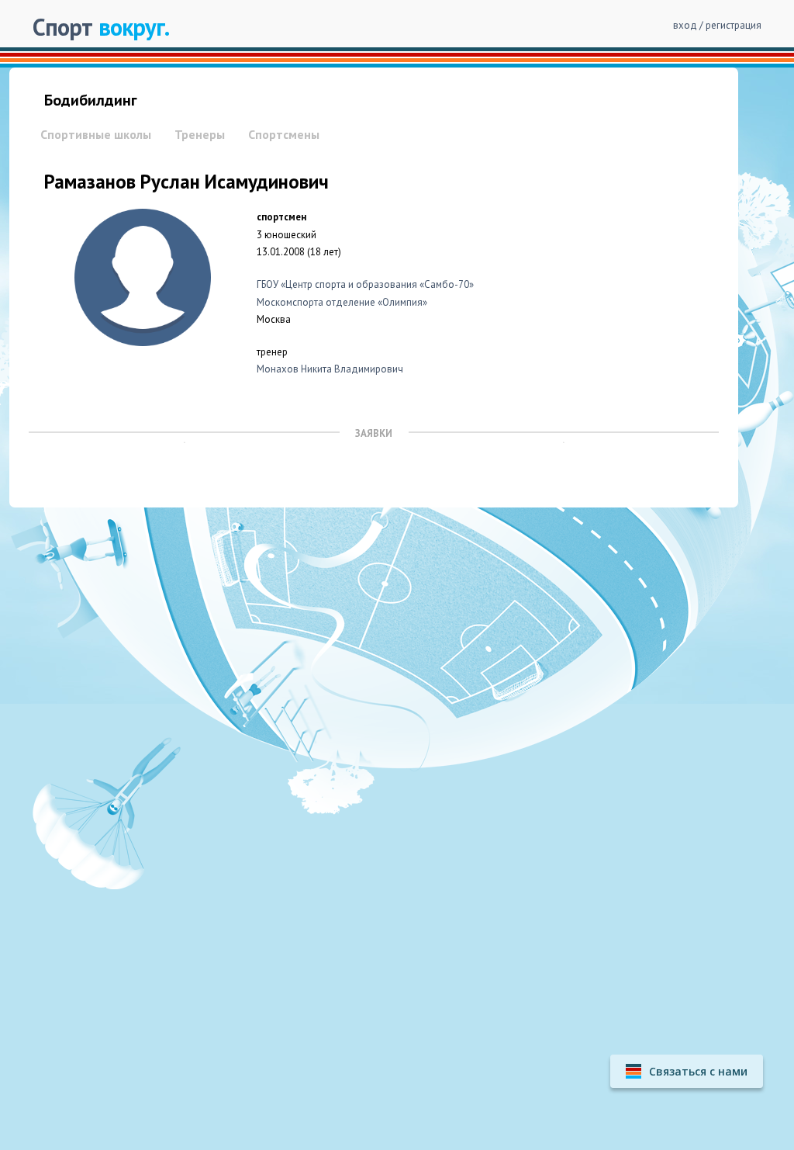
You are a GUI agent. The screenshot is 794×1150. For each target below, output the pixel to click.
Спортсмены (283, 134)
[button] (686, 1071)
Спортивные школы (95, 134)
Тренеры (199, 134)
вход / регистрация (717, 25)
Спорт (101, 27)
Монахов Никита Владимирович (330, 369)
